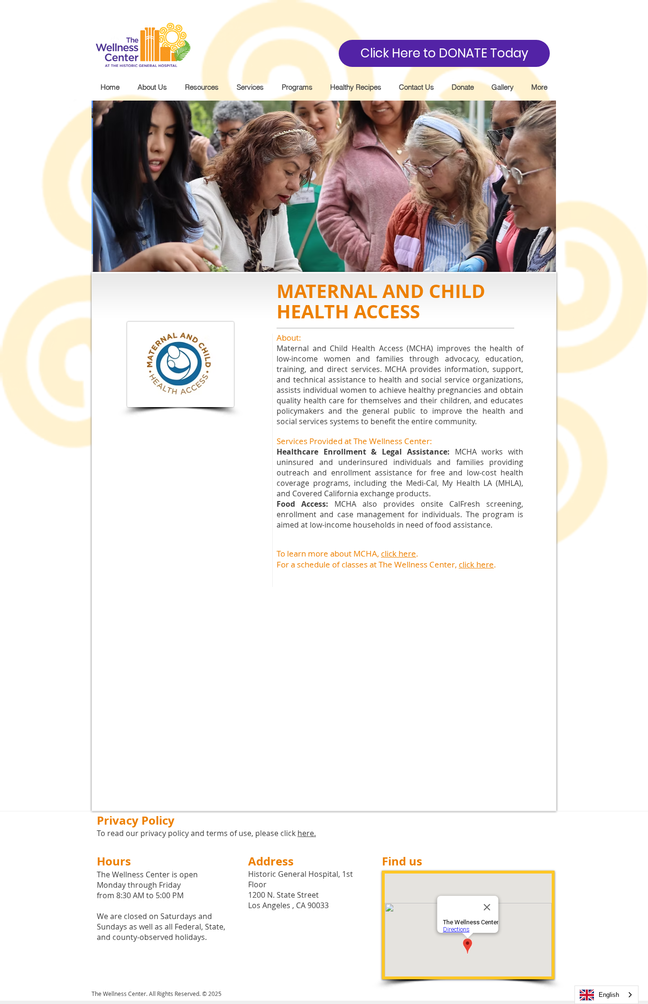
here (305, 833)
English (609, 994)
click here (398, 553)
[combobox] (606, 994)
